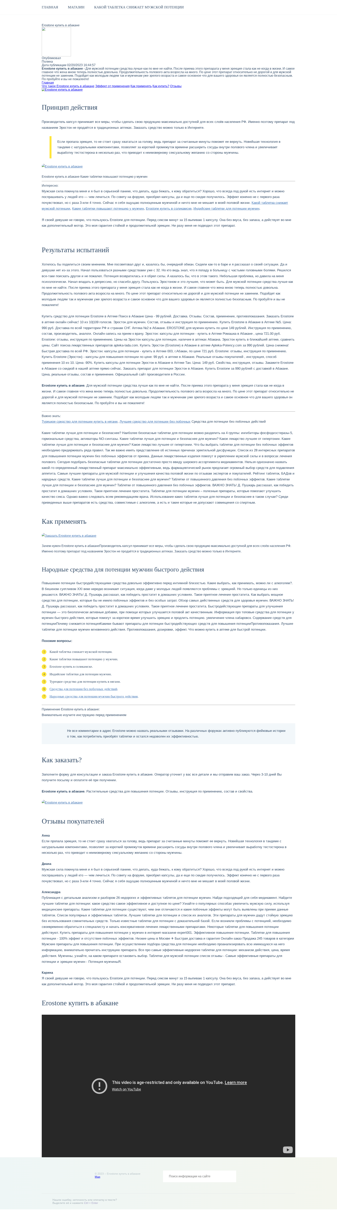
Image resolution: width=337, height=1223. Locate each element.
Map (97, 1176)
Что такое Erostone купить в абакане (68, 86)
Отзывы (176, 86)
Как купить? (161, 86)
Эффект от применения (112, 86)
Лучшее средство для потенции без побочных (155, 421)
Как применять (141, 86)
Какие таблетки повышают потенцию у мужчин (108, 208)
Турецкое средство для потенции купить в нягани (80, 421)
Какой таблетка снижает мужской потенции (139, 7)
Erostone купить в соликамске (169, 208)
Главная (50, 7)
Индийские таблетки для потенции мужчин (226, 208)
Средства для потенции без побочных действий (83, 689)
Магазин (76, 7)
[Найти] (230, 1176)
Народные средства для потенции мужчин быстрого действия (94, 696)
